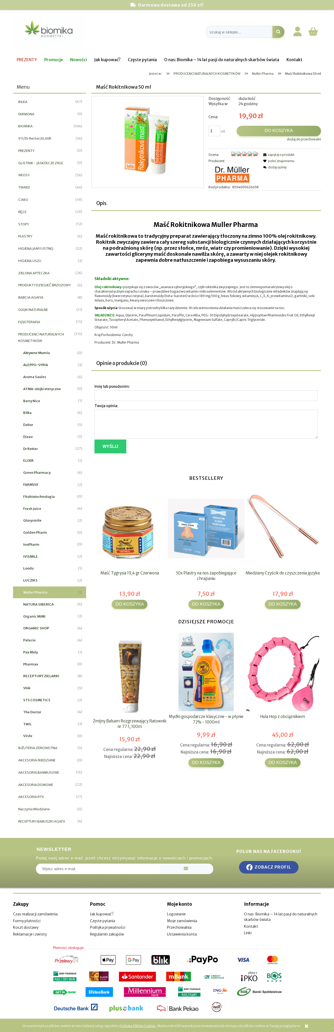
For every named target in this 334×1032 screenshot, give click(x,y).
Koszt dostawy (25, 927)
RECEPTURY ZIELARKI (41, 676)
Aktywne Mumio (36, 353)
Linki (248, 933)
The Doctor (32, 712)
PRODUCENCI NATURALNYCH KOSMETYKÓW (41, 337)
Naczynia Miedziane (34, 809)
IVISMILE (30, 556)
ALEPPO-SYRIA (35, 365)
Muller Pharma (35, 592)
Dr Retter (30, 449)
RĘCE (22, 212)
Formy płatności (26, 921)
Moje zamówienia (182, 921)
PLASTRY (25, 236)
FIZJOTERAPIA (29, 322)
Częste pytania (102, 921)
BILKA (22, 102)
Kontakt (251, 926)
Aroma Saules (34, 377)
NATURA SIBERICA (38, 604)
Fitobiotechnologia (39, 496)
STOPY (23, 224)
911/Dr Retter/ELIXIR (34, 138)
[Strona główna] (49, 32)
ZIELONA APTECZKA (34, 273)
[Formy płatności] (167, 979)
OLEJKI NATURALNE (33, 309)
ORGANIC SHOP (36, 628)
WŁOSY (24, 175)
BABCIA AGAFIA (30, 297)
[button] (278, 155)
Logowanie (176, 914)
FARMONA (26, 114)
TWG (27, 724)
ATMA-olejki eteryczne (42, 389)
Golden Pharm (35, 532)
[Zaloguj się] (297, 32)
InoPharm (31, 544)
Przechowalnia (179, 927)
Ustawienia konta (182, 934)
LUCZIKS (30, 580)
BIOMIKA (25, 126)
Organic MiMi (34, 616)
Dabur (28, 425)
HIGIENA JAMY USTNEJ (35, 248)
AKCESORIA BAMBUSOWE (38, 772)
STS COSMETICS (36, 700)
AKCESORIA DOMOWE (35, 785)
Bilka (27, 412)
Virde (27, 736)
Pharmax (30, 664)
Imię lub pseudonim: (112, 386)
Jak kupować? (102, 914)
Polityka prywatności (107, 927)
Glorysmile (32, 520)
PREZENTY (26, 151)
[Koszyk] (313, 35)
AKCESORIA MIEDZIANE (37, 760)
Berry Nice (31, 401)
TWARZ (24, 187)
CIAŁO (23, 199)
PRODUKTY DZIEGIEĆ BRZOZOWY (44, 285)
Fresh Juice (32, 508)
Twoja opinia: (106, 405)
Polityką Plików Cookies (138, 1026)
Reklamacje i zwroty (30, 934)
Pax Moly (30, 652)
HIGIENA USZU (29, 261)
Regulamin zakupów (107, 934)
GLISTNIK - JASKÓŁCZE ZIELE (40, 163)
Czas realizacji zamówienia (35, 914)
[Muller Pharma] (233, 174)
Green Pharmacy (37, 472)
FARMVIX (30, 484)
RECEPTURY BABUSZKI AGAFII (41, 821)
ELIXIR (28, 460)
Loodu (28, 568)
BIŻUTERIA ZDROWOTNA (37, 748)
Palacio (29, 640)
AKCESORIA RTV (31, 797)
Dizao (28, 437)
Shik (26, 688)
